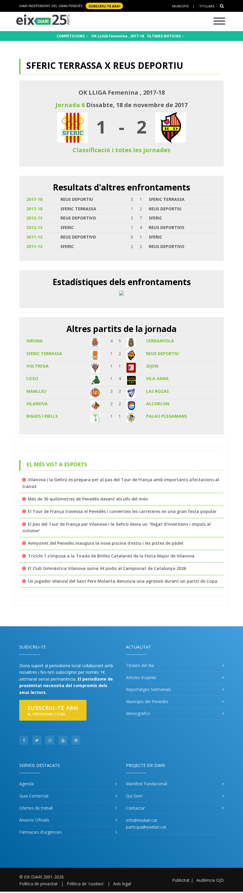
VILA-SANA (157, 378)
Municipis (180, 6)
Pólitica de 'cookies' (85, 883)
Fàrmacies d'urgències (40, 832)
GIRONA (34, 341)
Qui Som (134, 796)
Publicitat (181, 880)
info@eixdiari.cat (141, 820)
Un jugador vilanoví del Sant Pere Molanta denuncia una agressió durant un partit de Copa (122, 581)
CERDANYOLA (160, 341)
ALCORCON (157, 403)
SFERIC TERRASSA (44, 353)
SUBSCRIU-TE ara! (104, 6)
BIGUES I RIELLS (42, 416)
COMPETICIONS (71, 36)
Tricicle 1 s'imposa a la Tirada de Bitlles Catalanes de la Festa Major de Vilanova (111, 556)
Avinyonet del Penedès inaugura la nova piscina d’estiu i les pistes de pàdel (105, 543)
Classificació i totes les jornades (121, 150)
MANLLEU (36, 391)
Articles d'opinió (141, 677)
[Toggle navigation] (219, 21)
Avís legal (122, 883)
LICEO (32, 378)
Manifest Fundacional (146, 783)
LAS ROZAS (157, 391)
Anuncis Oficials (34, 820)
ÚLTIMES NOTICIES (164, 36)
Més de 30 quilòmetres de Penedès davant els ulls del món (88, 499)
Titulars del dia (140, 665)
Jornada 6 (70, 105)
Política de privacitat (38, 883)
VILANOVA (37, 403)
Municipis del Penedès (147, 701)
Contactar (135, 808)
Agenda (26, 783)
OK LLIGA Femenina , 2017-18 (117, 36)
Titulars (206, 6)
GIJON (152, 366)
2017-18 (34, 199)
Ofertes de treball (36, 808)
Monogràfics (138, 713)
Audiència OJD (210, 880)
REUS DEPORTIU (162, 353)
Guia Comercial (33, 796)
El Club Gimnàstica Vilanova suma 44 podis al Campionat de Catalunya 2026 (107, 568)
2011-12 (34, 237)
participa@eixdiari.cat (146, 827)
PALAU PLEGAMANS (166, 416)
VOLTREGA (37, 366)
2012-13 (34, 218)
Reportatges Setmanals (148, 689)
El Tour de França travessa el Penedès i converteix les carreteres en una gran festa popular (122, 511)
